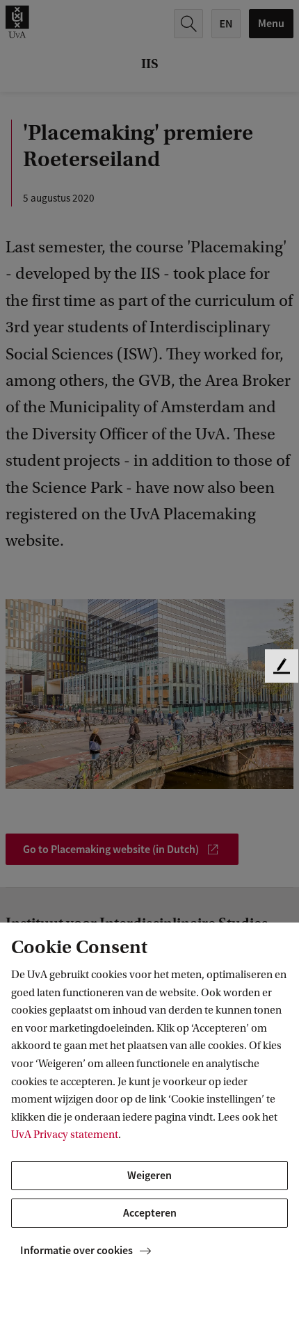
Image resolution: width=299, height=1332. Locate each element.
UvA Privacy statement (64, 1134)
